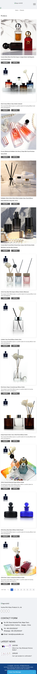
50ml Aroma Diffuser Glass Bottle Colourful (11, 103)
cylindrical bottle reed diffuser (23, 668)
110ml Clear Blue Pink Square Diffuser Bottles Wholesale (15, 292)
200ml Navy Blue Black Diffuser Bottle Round (12, 530)
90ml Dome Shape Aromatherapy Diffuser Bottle (13, 387)
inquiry (5, 62)
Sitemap (12, 667)
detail (15, 62)
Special (16, 667)
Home (16, 10)
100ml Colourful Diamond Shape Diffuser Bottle (12, 482)
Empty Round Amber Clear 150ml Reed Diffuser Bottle (14, 434)
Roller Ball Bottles (11, 668)
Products (22, 10)
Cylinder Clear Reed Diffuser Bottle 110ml (11, 339)
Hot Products (7, 667)
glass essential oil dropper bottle (25, 667)
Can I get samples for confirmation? (22, 656)
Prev (8, 589)
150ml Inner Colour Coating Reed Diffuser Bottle (12, 577)
